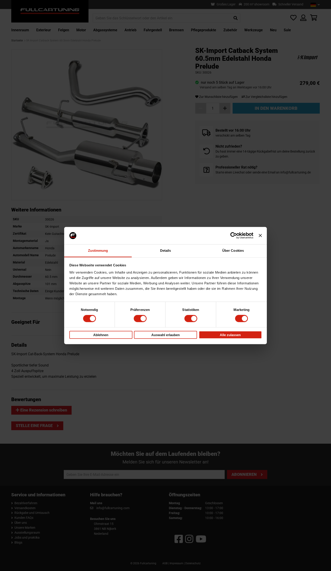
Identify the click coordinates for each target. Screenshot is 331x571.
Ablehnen (100, 335)
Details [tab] (165, 250)
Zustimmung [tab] (98, 250)
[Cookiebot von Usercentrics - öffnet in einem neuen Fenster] (233, 235)
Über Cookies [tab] (233, 250)
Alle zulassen (230, 335)
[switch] (140, 318)
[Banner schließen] (260, 235)
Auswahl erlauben (165, 335)
